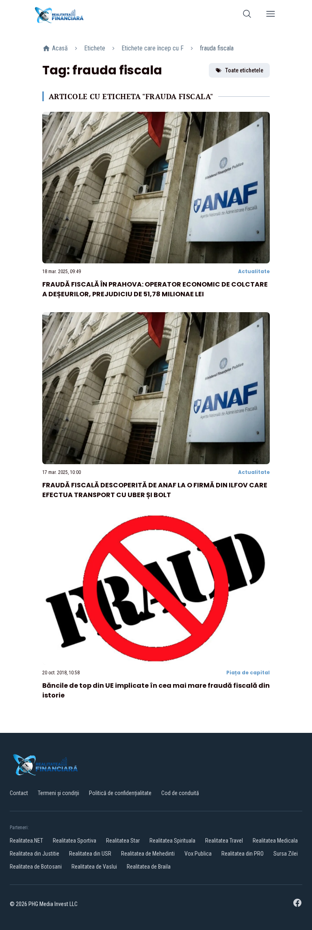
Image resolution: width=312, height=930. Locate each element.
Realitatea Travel (224, 840)
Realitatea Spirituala (172, 840)
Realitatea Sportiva (74, 840)
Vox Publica (198, 853)
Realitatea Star (123, 840)
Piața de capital (248, 672)
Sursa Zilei (285, 853)
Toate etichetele (244, 70)
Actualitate (254, 271)
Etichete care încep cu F (152, 48)
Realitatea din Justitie (34, 853)
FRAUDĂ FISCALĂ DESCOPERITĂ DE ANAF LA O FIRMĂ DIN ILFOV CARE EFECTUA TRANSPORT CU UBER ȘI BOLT (154, 490)
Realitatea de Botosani (36, 866)
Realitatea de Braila (149, 866)
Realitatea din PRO (242, 853)
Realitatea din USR (90, 853)
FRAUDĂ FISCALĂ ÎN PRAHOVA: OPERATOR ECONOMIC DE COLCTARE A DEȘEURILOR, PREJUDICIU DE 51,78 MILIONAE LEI (155, 289)
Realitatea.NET (26, 840)
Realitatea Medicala (275, 840)
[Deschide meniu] (271, 15)
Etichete (94, 48)
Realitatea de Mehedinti (148, 853)
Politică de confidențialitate (120, 793)
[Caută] (247, 15)
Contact (19, 793)
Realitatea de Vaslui (94, 866)
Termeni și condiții (58, 793)
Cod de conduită (180, 793)
